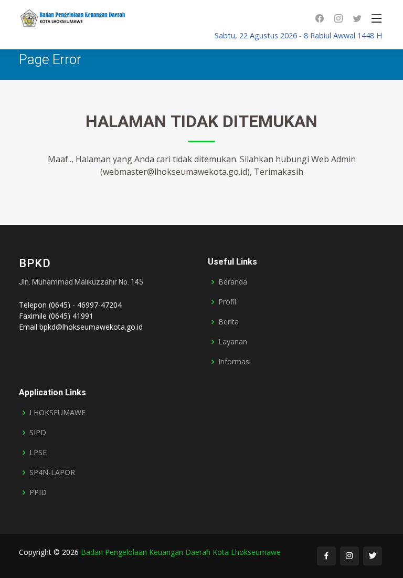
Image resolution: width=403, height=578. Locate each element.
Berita (228, 321)
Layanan (232, 341)
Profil (227, 302)
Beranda (232, 282)
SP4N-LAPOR (52, 472)
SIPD (37, 432)
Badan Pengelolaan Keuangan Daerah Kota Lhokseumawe (181, 552)
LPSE (38, 452)
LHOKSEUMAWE (57, 412)
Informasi (234, 361)
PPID (38, 492)
